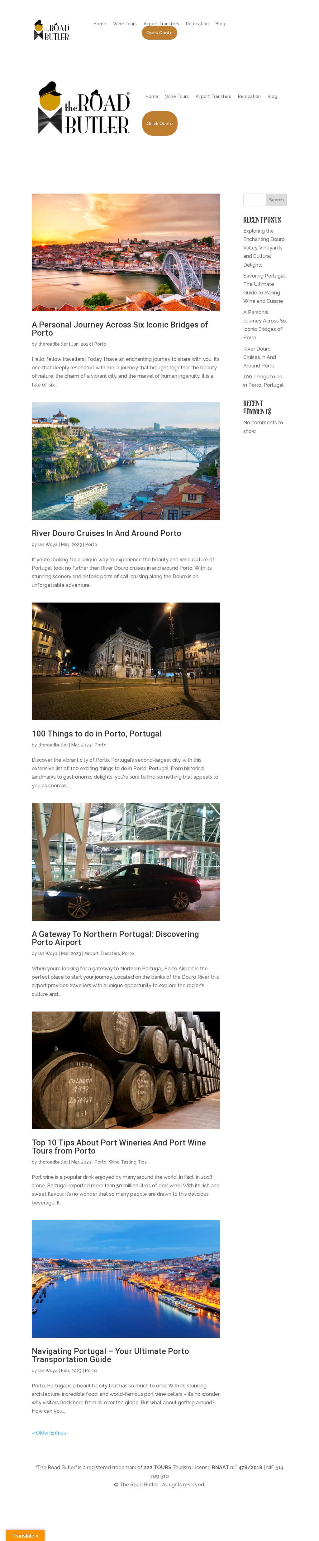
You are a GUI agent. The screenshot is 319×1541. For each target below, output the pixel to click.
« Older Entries (49, 1433)
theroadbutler (53, 344)
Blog (220, 24)
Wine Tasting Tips (128, 1161)
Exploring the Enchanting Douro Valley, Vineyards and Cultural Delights (264, 248)
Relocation (197, 24)
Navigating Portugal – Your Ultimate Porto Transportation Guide (110, 1355)
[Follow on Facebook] (252, 24)
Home (99, 24)
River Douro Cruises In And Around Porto (106, 533)
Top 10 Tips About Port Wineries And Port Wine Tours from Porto (119, 1146)
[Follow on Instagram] (265, 24)
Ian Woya (48, 544)
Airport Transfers (161, 24)
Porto (100, 344)
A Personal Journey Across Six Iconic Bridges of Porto (120, 328)
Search (276, 199)
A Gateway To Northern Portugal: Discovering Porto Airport (115, 938)
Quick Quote (159, 32)
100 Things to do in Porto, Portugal (97, 733)
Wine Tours (125, 24)
